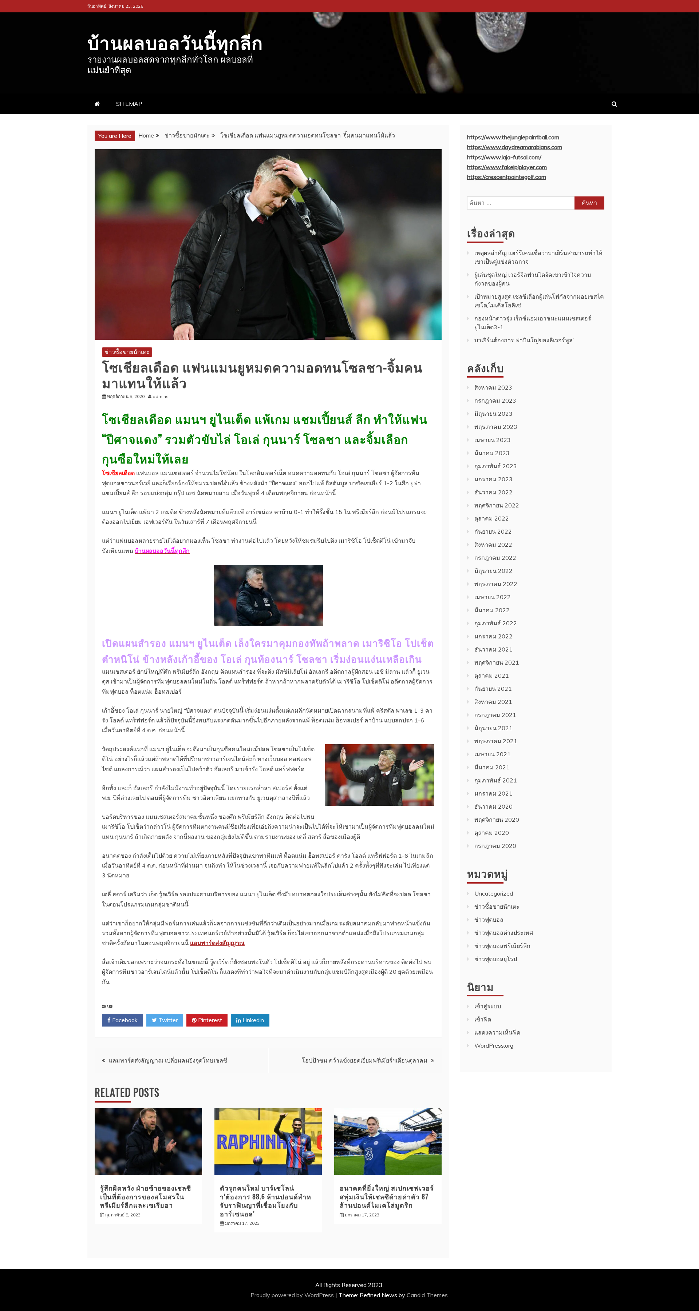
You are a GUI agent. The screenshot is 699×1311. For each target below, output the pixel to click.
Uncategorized (493, 893)
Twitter (167, 1020)
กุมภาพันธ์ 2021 (495, 780)
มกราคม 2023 (493, 479)
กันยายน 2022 (493, 531)
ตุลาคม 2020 (491, 832)
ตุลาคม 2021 (491, 675)
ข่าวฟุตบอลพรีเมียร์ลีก (502, 945)
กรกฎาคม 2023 (495, 400)
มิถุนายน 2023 (493, 413)
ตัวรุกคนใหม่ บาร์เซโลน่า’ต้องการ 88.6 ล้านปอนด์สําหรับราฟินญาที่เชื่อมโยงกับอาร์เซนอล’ (265, 1200)
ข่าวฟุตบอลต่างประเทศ (503, 932)
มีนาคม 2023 (492, 453)
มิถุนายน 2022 (493, 570)
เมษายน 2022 (492, 597)
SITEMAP (129, 103)
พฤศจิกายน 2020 (496, 819)
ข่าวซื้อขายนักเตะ (127, 351)
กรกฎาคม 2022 (495, 557)
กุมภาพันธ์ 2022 (495, 623)
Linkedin (252, 1020)
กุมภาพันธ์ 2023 (495, 466)
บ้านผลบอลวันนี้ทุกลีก (175, 41)
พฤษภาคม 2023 (495, 426)
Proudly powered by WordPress (292, 1295)
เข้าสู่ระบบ (487, 1006)
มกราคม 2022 (493, 636)
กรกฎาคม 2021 (495, 714)
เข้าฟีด (482, 1019)
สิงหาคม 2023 (493, 387)
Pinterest (209, 1020)
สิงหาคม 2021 (493, 701)
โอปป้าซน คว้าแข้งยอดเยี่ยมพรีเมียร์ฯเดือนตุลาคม (364, 1060)
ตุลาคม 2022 (491, 518)
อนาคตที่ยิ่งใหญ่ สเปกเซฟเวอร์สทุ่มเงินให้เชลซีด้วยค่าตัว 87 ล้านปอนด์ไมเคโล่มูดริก (387, 1196)
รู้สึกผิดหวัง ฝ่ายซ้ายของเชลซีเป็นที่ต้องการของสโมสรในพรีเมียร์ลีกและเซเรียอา (145, 1196)
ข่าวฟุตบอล (488, 919)
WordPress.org (493, 1045)
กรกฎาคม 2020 (495, 845)
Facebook (124, 1020)
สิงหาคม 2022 (493, 544)
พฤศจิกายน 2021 (496, 662)
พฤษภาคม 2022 (495, 583)
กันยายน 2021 (493, 688)
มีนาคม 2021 (492, 767)
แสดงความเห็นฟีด (497, 1032)
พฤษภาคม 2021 (495, 741)
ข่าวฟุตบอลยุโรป (495, 959)
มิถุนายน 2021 (493, 728)
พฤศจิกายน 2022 (496, 505)
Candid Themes (427, 1295)
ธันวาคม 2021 (493, 649)
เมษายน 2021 (492, 754)
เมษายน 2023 (492, 439)
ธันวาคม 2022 (493, 492)
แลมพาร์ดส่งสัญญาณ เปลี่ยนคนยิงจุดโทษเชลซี (168, 1060)
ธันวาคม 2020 (493, 806)
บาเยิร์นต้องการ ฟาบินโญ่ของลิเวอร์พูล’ (524, 340)
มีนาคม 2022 (492, 610)
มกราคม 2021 (493, 793)
